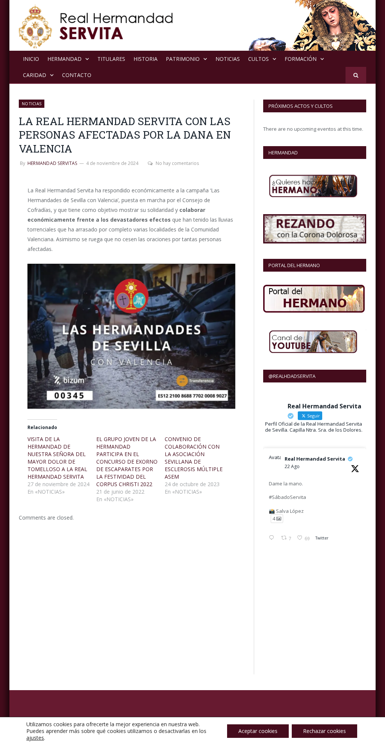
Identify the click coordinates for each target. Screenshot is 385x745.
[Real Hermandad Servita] (96, 25)
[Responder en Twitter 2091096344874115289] (273, 538)
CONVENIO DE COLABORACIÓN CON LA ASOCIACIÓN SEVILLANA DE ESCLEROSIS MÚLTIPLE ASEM (194, 457)
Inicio (31, 58)
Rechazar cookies (324, 730)
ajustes (35, 737)
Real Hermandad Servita (315, 458)
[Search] (356, 75)
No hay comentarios (177, 163)
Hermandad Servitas (52, 163)
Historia (145, 58)
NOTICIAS (227, 58)
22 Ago (292, 466)
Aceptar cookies (257, 730)
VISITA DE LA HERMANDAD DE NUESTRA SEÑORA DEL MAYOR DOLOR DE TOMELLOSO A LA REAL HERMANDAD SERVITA (57, 457)
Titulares (111, 58)
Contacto (76, 75)
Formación (301, 58)
